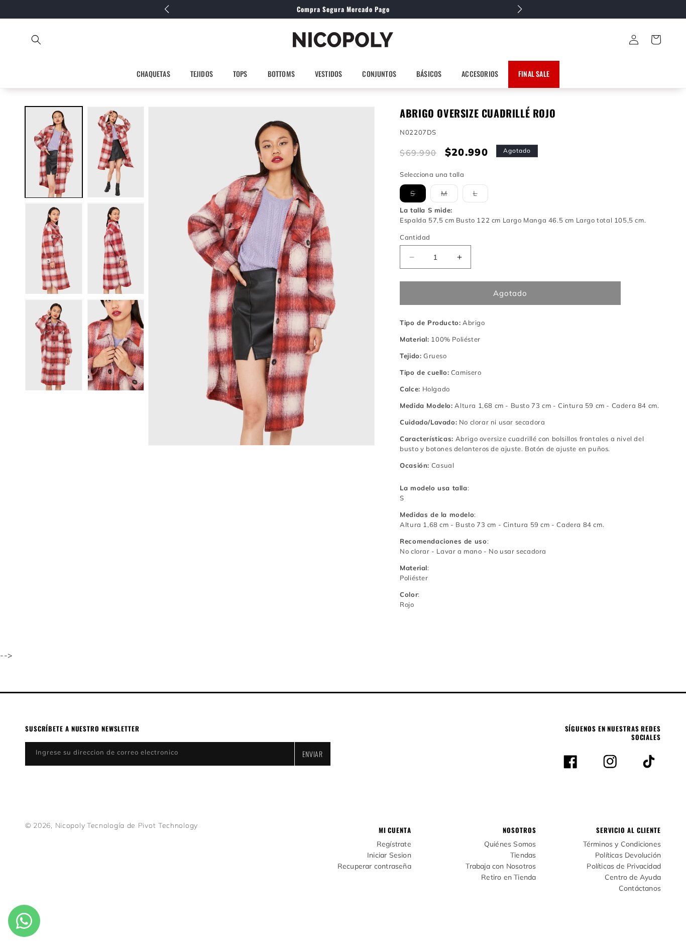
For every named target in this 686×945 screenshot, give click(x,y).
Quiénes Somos (510, 844)
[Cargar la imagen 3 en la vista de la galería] (53, 248)
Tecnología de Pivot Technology (142, 825)
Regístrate (394, 844)
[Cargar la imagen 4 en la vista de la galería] (116, 248)
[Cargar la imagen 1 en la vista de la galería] (53, 152)
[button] (80, 40)
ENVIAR (312, 754)
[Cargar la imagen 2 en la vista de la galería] (116, 152)
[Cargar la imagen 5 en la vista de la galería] (53, 345)
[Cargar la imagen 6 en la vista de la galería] (116, 345)
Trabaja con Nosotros (501, 866)
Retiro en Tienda (508, 877)
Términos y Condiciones (622, 844)
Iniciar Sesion (389, 855)
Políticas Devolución (628, 855)
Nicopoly (70, 825)
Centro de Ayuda (633, 877)
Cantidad (415, 237)
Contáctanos (640, 888)
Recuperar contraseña (374, 866)
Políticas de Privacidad (624, 866)
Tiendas (523, 855)
